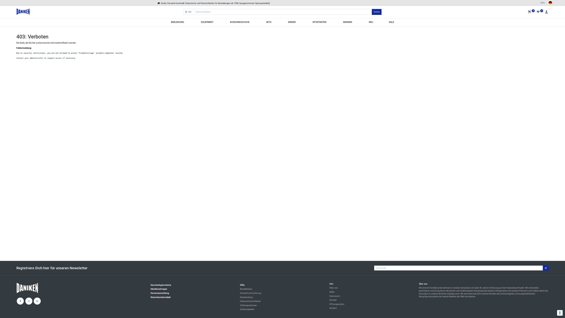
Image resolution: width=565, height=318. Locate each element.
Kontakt (333, 300)
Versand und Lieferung (250, 293)
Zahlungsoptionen (248, 305)
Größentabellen (247, 309)
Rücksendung (246, 297)
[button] (188, 12)
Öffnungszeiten (336, 304)
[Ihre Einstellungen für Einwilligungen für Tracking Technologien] (560, 313)
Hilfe (542, 2)
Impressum (334, 296)
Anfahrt (333, 308)
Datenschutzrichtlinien (250, 301)
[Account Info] (547, 12)
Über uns (333, 288)
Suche (377, 12)
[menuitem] (371, 22)
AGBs (332, 292)
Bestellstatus (246, 289)
